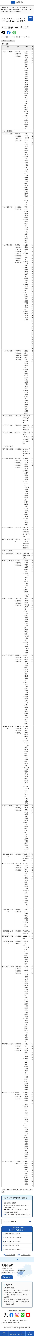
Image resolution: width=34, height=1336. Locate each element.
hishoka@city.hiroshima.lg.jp (18, 1214)
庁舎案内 (8, 1277)
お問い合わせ (21, 1334)
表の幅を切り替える (8, 40)
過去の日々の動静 (14, 9)
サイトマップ (5, 1320)
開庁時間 (9, 1285)
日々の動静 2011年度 (12, 1245)
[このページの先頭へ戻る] (17, 1259)
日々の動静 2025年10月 (13, 1241)
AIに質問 (29, 1334)
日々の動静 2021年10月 (13, 1233)
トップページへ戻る (26, 1254)
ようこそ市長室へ (23, 7)
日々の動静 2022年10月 (13, 1237)
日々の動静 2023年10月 (13, 1249)
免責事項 (4, 1323)
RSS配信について (13, 1323)
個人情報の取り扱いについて (19, 1320)
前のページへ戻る (10, 1254)
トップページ (13, 7)
